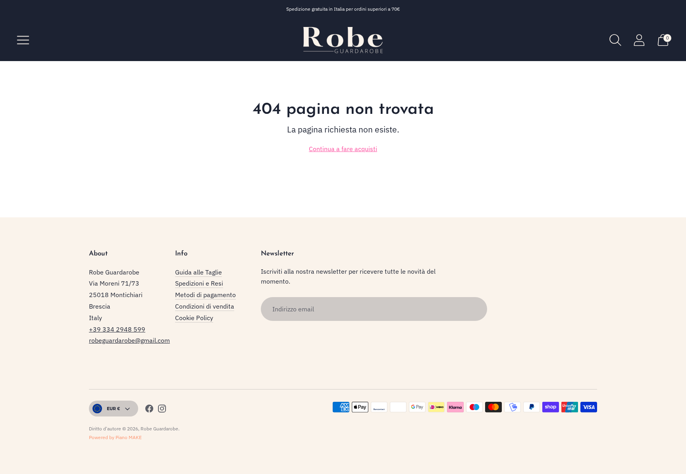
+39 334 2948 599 (117, 329)
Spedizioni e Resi (199, 283)
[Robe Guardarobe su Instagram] (162, 410)
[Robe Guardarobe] (343, 40)
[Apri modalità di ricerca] (615, 40)
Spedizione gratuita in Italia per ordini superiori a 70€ (343, 9)
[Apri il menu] (23, 40)
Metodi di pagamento (205, 295)
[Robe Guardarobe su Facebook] (149, 410)
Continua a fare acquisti (343, 149)
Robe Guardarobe (159, 429)
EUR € (113, 408)
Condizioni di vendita (204, 306)
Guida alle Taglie (198, 272)
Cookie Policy (194, 318)
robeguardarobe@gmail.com (129, 340)
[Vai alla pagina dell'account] (639, 40)
